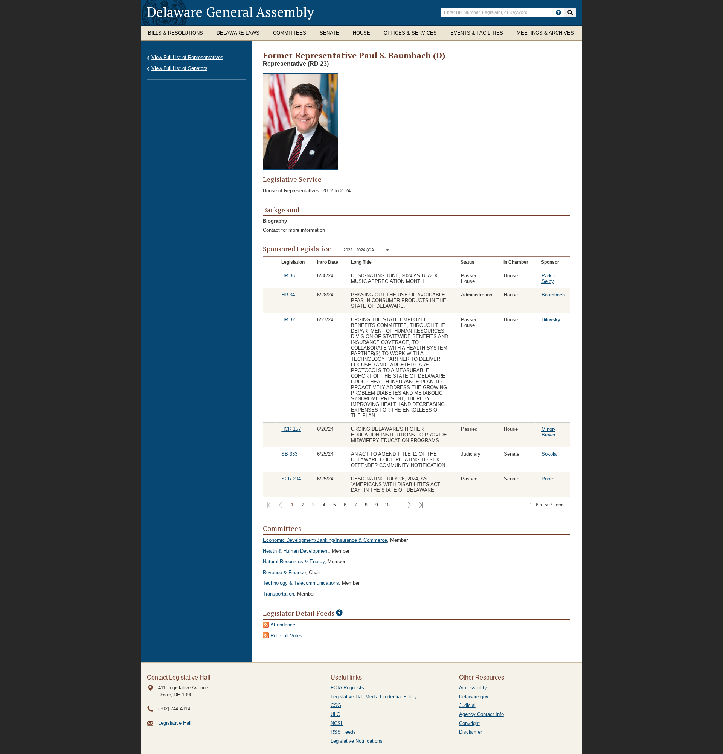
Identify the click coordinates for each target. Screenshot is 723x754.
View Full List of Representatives (187, 57)
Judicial (467, 705)
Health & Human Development (296, 551)
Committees (289, 33)
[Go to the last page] (420, 505)
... (398, 505)
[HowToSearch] (558, 12)
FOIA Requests (347, 687)
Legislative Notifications (357, 741)
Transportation (278, 594)
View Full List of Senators (179, 68)
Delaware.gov (473, 696)
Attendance (282, 625)
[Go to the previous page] (280, 505)
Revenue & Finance (284, 572)
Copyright (469, 723)
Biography (275, 221)
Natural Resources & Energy (294, 561)
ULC (335, 714)
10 (387, 505)
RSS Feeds (343, 732)
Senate (329, 33)
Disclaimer (470, 732)
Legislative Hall (174, 723)
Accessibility (473, 687)
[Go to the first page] (268, 505)
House (361, 33)
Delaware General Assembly (230, 12)
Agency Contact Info (481, 714)
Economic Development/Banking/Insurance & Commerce (325, 540)
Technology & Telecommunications (301, 583)
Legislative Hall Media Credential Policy (374, 696)
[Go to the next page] (408, 505)
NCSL (337, 723)
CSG (336, 705)
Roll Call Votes (286, 635)
